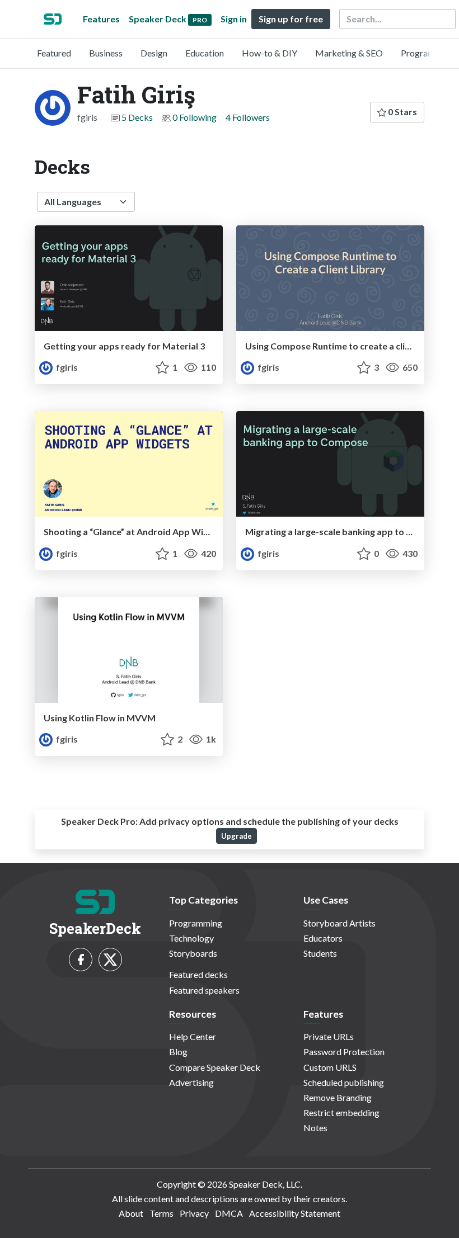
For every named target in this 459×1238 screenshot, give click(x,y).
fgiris (66, 367)
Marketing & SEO (349, 53)
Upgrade (236, 835)
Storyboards (193, 953)
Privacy (194, 1213)
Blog (178, 1051)
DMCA (229, 1213)
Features (101, 18)
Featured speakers (204, 990)
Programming (427, 53)
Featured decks (198, 974)
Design (153, 53)
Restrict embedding (341, 1112)
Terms (161, 1213)
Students (320, 953)
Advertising (191, 1082)
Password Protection (344, 1051)
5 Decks (137, 117)
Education (204, 53)
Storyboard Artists (339, 923)
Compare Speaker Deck (214, 1067)
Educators (323, 938)
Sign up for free (291, 18)
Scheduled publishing (343, 1082)
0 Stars (401, 111)
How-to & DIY (269, 53)
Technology (191, 938)
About (131, 1213)
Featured (54, 53)
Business (106, 53)
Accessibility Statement (294, 1213)
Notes (315, 1127)
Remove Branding (337, 1097)
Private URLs (328, 1036)
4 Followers (248, 117)
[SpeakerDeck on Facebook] (80, 959)
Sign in (234, 18)
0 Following (194, 117)
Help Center (192, 1036)
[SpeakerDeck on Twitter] (110, 959)
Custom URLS (330, 1067)
